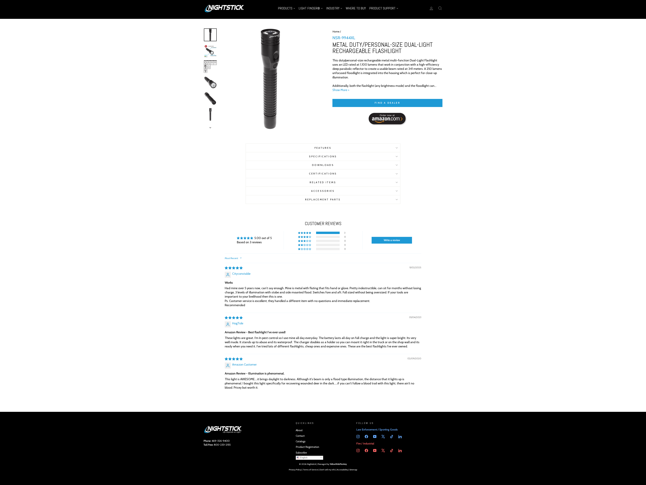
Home (335, 31)
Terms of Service (310, 469)
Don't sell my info (327, 469)
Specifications (323, 156)
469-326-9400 (221, 440)
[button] (305, 233)
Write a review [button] (392, 240)
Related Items (323, 182)
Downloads (323, 165)
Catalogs (301, 441)
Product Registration (307, 446)
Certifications (323, 173)
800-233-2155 (222, 444)
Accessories (323, 190)
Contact (300, 435)
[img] (234, 268)
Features (323, 147)
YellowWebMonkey (338, 464)
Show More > (340, 90)
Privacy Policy (295, 469)
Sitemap (353, 469)
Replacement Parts (323, 199)
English (303, 457)
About (299, 430)
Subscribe (301, 452)
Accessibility (342, 469)
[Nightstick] (225, 8)
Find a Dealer (387, 102)
